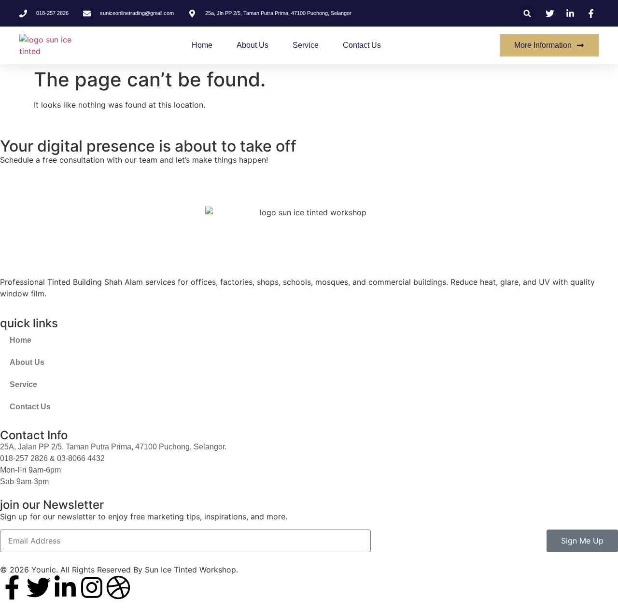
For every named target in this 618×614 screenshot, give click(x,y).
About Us (252, 45)
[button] (527, 13)
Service (306, 45)
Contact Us (362, 45)
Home (202, 45)
